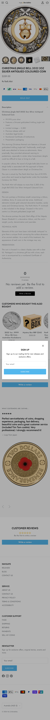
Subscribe (25, 372)
